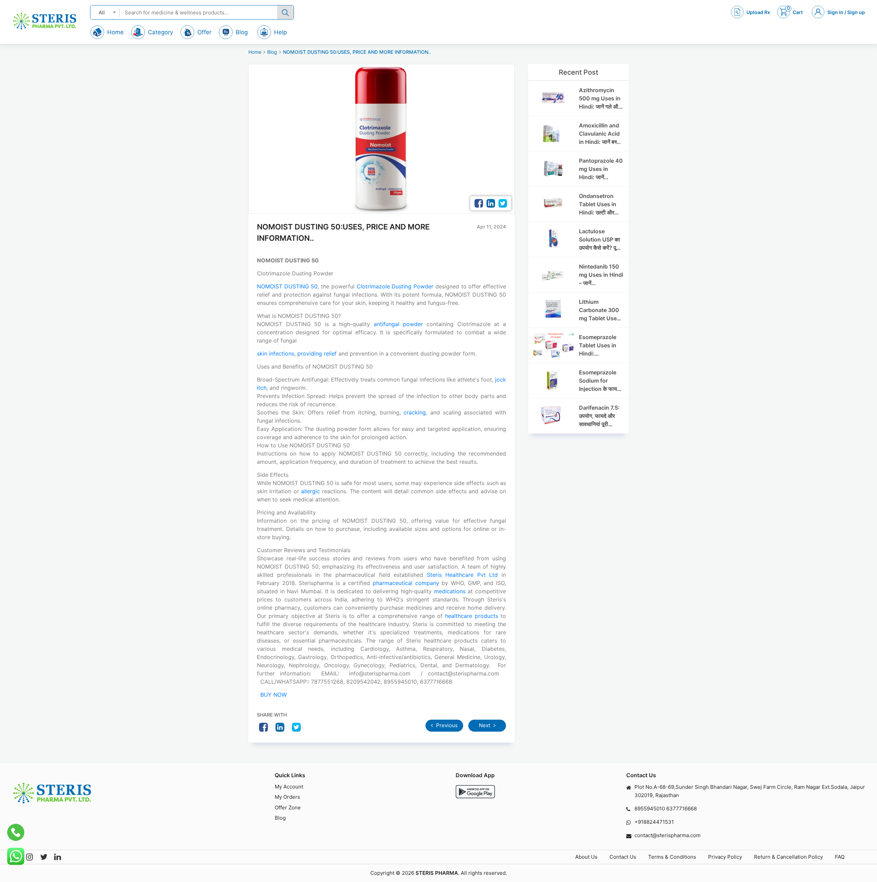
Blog (272, 52)
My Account (289, 786)
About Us (586, 857)
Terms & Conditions (672, 857)
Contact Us (622, 857)
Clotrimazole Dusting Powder (395, 286)
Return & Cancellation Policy (788, 857)
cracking (415, 412)
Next (485, 725)
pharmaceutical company (406, 583)
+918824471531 (654, 822)
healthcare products (471, 615)
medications (450, 591)
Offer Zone (288, 807)
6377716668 (681, 808)
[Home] (44, 21)
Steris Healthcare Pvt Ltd (462, 574)
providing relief (317, 353)
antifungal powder (398, 324)
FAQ (839, 857)
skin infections (275, 353)
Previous (446, 725)
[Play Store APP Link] (475, 791)
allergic (310, 491)
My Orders (287, 797)
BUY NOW (273, 694)
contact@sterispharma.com (667, 835)
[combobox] (105, 12)
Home (254, 52)
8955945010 (649, 808)
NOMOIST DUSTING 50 (287, 286)
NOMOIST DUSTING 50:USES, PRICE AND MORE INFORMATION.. (357, 52)
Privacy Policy (725, 857)
